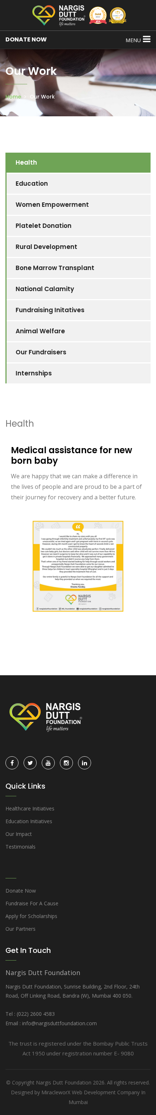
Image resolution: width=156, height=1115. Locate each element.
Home (13, 96)
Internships (34, 373)
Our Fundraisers (41, 352)
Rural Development (46, 246)
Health (26, 162)
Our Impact (18, 833)
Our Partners (20, 928)
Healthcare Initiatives (29, 808)
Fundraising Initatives (50, 310)
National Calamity (45, 289)
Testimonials (20, 846)
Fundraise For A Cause (31, 903)
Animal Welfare (40, 331)
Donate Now (20, 890)
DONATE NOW (26, 39)
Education (32, 183)
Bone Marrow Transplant (55, 267)
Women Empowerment (52, 204)
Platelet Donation (43, 225)
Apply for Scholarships (31, 916)
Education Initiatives (28, 821)
